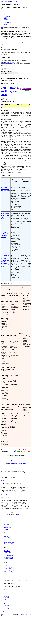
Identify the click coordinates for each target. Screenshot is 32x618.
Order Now (4, 480)
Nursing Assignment (9, 570)
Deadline (3, 49)
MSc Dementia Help (9, 572)
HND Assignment (9, 557)
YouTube (6, 599)
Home (2, 27)
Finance (6, 573)
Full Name (3, 42)
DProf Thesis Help (9, 568)
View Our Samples (6, 495)
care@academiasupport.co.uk (9, 63)
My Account (4, 12)
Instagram (6, 600)
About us (6, 523)
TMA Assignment (9, 542)
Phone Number (5, 46)
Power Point (7, 554)
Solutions (6, 524)
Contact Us (7, 529)
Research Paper (8, 537)
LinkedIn (6, 605)
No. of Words (4, 48)
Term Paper (7, 551)
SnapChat (6, 607)
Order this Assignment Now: (9, 73)
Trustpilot (3, 611)
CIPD (5, 565)
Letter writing (7, 552)
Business (6, 597)
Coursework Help (9, 541)
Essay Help (7, 539)
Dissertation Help (8, 544)
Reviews (17, 514)
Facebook (6, 596)
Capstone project (8, 558)
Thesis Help (7, 536)
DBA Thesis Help (9, 567)
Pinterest (6, 608)
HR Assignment (8, 555)
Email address (4, 44)
